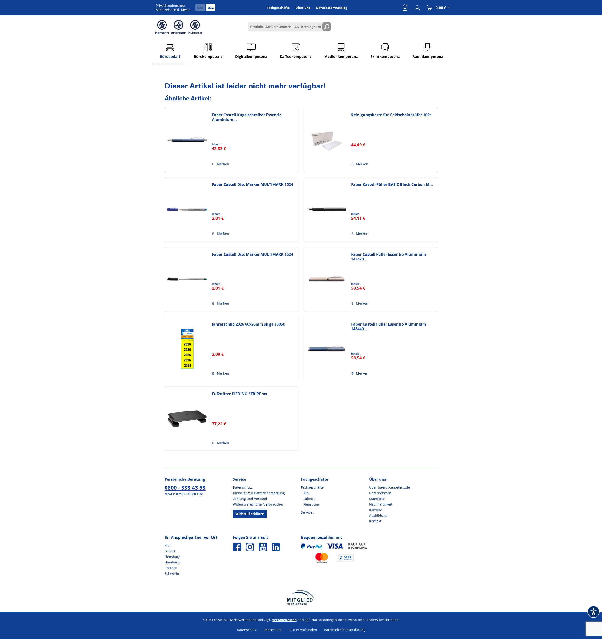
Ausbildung (378, 515)
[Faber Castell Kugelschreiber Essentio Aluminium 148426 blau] (187, 139)
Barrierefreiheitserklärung (344, 629)
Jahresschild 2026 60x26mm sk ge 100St (248, 324)
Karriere (375, 510)
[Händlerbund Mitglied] (301, 597)
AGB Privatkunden (303, 629)
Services (307, 512)
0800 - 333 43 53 (185, 487)
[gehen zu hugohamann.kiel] (237, 547)
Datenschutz (243, 487)
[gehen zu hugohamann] (276, 547)
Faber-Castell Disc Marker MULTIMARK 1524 (252, 184)
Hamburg (172, 562)
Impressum (272, 629)
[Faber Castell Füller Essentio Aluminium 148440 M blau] (326, 349)
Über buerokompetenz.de (389, 487)
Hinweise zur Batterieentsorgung (259, 493)
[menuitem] (405, 8)
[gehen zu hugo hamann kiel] (250, 547)
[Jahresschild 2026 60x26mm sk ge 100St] (187, 349)
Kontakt (375, 521)
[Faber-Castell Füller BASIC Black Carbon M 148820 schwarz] (326, 209)
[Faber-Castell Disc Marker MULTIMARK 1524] (187, 209)
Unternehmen (380, 493)
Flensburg (311, 504)
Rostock (171, 568)
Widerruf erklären (249, 513)
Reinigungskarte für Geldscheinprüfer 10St (391, 114)
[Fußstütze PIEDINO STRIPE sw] (187, 418)
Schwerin (172, 573)
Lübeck (309, 498)
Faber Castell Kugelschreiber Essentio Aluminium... (247, 117)
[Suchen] (326, 26)
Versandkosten (284, 620)
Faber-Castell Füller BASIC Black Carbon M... (392, 184)
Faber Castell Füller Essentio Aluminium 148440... (388, 326)
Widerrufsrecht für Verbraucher (258, 504)
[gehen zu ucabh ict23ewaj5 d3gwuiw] (263, 547)
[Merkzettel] (405, 8)
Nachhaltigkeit (380, 504)
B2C (211, 7)
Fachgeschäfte (312, 487)
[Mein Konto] (417, 8)
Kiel (306, 493)
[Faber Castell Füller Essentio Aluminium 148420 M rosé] (326, 279)
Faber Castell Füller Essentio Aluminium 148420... (388, 256)
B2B (200, 7)
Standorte (377, 498)
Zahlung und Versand (250, 498)
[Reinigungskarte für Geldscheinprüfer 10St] (326, 139)
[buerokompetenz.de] (178, 27)
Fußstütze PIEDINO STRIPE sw (239, 393)
